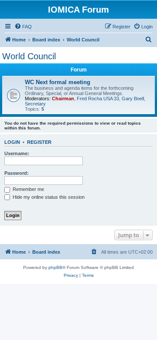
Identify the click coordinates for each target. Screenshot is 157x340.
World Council (29, 56)
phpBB (55, 267)
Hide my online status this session (48, 197)
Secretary (35, 103)
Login (12, 142)
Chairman (63, 98)
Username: (16, 153)
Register (39, 142)
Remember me (27, 189)
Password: (16, 173)
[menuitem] (23, 26)
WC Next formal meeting (57, 82)
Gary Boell (133, 98)
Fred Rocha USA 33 (98, 98)
